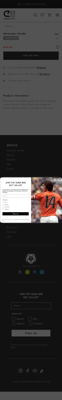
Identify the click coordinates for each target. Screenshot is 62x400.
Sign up (15, 213)
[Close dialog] (60, 179)
